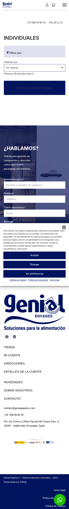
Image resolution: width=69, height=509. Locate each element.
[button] (64, 227)
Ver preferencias (35, 273)
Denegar (34, 264)
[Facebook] (7, 337)
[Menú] (64, 5)
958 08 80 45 (16, 414)
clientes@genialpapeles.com (19, 408)
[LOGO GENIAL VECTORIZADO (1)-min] (7, 5)
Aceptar (34, 255)
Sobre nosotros (18, 390)
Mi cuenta (12, 355)
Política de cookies (18, 280)
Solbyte (23, 482)
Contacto (12, 398)
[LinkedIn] (14, 337)
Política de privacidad (38, 280)
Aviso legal (55, 280)
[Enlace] (48, 5)
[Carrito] (53, 5)
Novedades (13, 382)
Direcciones (14, 363)
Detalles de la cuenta (23, 371)
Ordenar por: (11, 62)
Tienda (9, 347)
